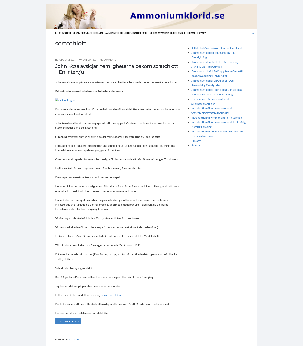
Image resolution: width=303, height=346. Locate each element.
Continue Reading (68, 321)
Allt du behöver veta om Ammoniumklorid (216, 48)
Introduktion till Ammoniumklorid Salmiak (79, 33)
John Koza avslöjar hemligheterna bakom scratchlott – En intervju (116, 69)
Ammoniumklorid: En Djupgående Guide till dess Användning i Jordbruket (145, 33)
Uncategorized (87, 59)
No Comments (108, 59)
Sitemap (191, 33)
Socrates (74, 339)
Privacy (201, 33)
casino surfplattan (111, 295)
